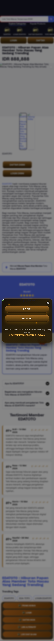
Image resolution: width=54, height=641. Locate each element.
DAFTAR (27, 318)
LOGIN (27, 309)
